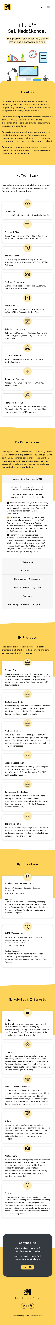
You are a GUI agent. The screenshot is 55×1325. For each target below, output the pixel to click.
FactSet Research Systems (27, 587)
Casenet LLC (27, 570)
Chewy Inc (27, 562)
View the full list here (19, 653)
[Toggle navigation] (48, 7)
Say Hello (27, 1267)
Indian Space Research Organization (27, 604)
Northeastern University (27, 579)
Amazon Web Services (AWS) (27, 479)
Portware (27, 596)
